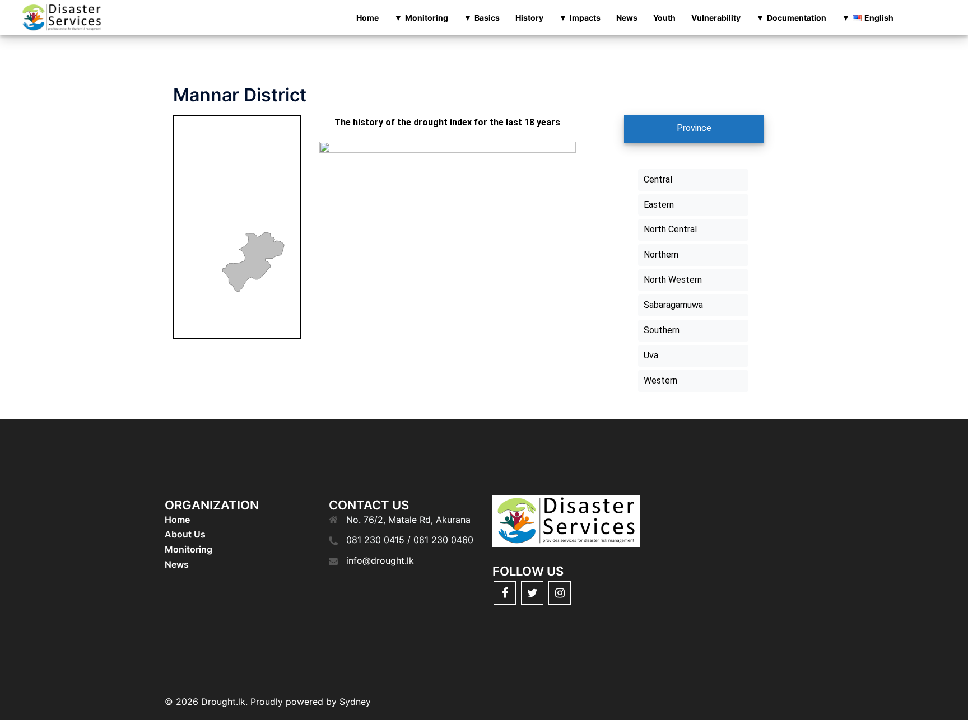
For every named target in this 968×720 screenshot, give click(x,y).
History (529, 17)
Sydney (355, 701)
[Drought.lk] (62, 16)
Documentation (796, 17)
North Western (673, 279)
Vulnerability (716, 17)
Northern (661, 254)
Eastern (659, 204)
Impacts (585, 17)
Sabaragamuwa (673, 305)
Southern (662, 330)
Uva (651, 355)
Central (658, 179)
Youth (664, 17)
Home (367, 17)
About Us (185, 534)
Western (660, 380)
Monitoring (426, 17)
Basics (487, 17)
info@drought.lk (380, 560)
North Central (670, 229)
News (626, 17)
